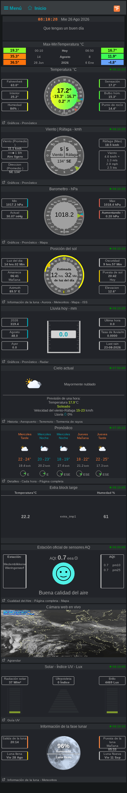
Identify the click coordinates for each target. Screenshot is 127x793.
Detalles (12, 481)
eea (71, 558)
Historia (12, 421)
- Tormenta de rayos (68, 421)
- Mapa (43, 242)
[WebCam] (63, 633)
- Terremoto (45, 421)
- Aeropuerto (27, 421)
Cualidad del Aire (18, 600)
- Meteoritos (60, 302)
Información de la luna (22, 302)
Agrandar (13, 660)
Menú (16, 8)
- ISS (84, 302)
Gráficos (12, 123)
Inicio (40, 8)
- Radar (43, 362)
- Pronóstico (28, 123)
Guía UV (13, 720)
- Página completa (50, 481)
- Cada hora (28, 481)
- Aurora (45, 302)
